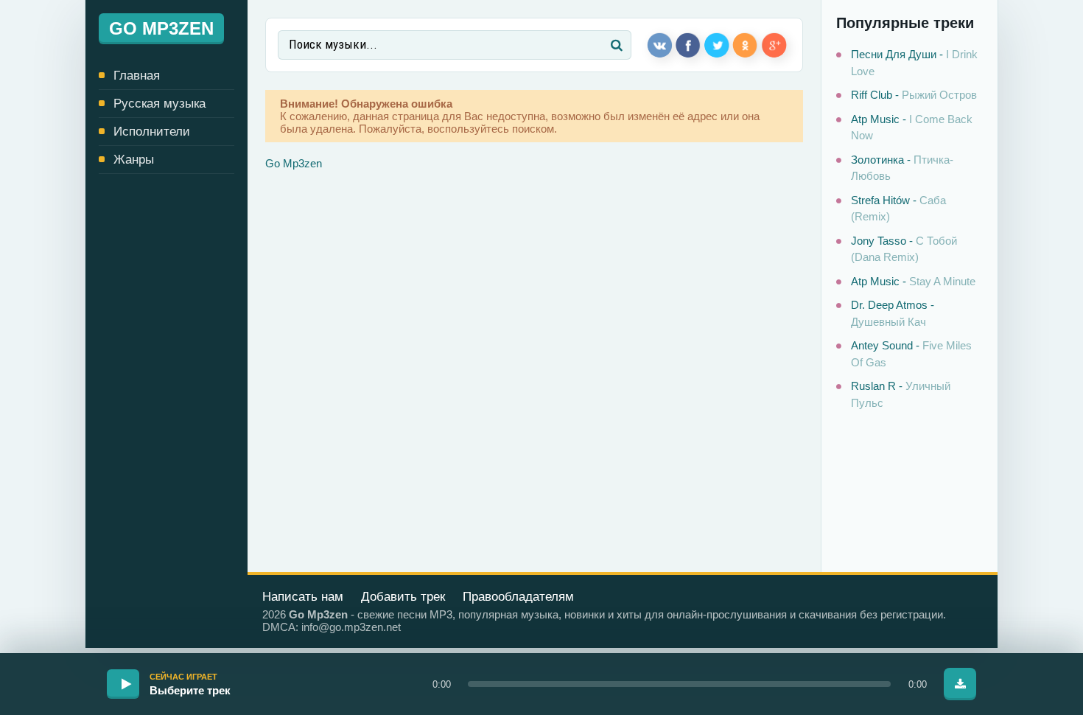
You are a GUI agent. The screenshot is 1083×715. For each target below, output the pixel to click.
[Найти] (616, 45)
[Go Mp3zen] (166, 28)
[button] (679, 684)
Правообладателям (518, 597)
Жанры (133, 160)
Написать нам (302, 597)
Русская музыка (159, 104)
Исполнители (151, 132)
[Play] (123, 684)
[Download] (960, 684)
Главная (136, 76)
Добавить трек (403, 597)
